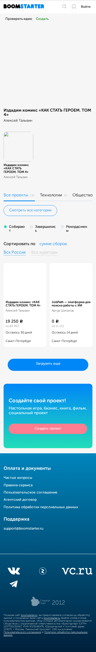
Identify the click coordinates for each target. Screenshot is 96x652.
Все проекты (16, 195)
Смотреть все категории (30, 210)
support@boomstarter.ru (23, 528)
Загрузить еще (48, 363)
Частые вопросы (18, 478)
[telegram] (13, 585)
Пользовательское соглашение (30, 492)
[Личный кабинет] (74, 7)
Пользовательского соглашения (22, 632)
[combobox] (53, 244)
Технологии (51, 195)
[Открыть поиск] (64, 7)
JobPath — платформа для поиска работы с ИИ (71, 304)
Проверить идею (18, 19)
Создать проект (48, 428)
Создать (42, 19)
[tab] (19, 196)
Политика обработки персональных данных (41, 507)
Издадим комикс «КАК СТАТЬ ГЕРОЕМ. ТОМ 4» (16, 168)
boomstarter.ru (29, 615)
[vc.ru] (77, 572)
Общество (82, 195)
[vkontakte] (14, 572)
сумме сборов (53, 244)
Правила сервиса (18, 485)
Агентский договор (20, 499)
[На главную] (24, 6)
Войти (86, 7)
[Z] (42, 572)
